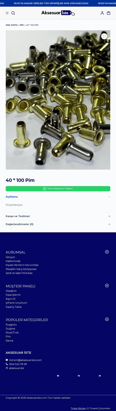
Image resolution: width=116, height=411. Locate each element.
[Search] (13, 13)
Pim (22, 25)
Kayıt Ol (10, 298)
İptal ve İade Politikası (19, 273)
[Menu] (7, 13)
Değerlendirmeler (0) (19, 224)
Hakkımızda (13, 261)
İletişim (10, 257)
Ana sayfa (12, 25)
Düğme (10, 328)
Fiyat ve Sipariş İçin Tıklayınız (60, 188)
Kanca (9, 340)
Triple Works (78, 408)
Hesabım (11, 290)
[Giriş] (102, 13)
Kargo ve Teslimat (18, 216)
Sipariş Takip (14, 306)
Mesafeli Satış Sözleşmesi (21, 269)
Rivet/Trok (12, 332)
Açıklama (12, 196)
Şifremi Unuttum (16, 302)
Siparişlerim (13, 294)
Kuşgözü (11, 324)
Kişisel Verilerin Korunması (22, 265)
